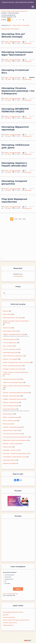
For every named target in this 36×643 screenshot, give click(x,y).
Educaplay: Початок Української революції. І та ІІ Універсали (18, 91)
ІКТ (5, 581)
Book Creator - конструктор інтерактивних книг (15, 453)
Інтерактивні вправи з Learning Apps (13, 317)
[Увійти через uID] (15, 480)
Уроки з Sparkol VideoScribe (10, 331)
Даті (10, 25)
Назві (14, 25)
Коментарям (25, 25)
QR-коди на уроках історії (10, 339)
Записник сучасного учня (10, 622)
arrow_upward (32, 639)
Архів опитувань (14, 593)
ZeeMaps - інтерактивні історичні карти (13, 399)
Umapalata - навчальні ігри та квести (13, 369)
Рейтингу (19, 25)
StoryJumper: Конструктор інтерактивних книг (15, 437)
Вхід (21, 276)
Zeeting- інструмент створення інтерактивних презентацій (15, 373)
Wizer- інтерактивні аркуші (10, 420)
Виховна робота (9, 579)
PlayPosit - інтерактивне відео (11, 402)
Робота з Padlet (7, 314)
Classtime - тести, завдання (10, 359)
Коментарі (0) (27, 43)
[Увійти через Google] (21, 480)
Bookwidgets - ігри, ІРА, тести (11, 450)
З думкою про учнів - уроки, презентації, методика (17, 2)
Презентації (8, 577)
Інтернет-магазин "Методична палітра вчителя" (16, 620)
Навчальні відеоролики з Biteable (12, 379)
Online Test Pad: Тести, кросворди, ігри (13, 356)
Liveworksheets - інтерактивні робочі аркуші (15, 456)
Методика (7, 583)
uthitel (9, 43)
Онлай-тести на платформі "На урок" (13, 382)
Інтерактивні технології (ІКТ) (19, 11)
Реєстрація (16, 276)
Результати (6, 593)
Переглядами (15, 29)
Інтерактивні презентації (10, 409)
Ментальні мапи (7, 424)
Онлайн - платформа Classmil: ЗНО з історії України (17, 362)
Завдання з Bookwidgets (9, 463)
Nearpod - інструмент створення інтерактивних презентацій (16, 321)
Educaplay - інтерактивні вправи (12, 41)
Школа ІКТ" (6, 614)
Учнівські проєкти (8, 447)
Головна (3, 11)
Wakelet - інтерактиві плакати (11, 417)
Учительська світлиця (9, 617)
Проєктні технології (8, 414)
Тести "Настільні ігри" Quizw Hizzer (12, 433)
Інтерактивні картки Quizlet (10, 352)
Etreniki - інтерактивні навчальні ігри (13, 365)
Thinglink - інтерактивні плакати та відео (14, 334)
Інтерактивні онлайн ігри (9, 460)
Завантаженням (5, 29)
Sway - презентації (8, 346)
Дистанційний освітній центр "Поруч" (13, 612)
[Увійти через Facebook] (18, 480)
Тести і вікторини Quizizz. (10, 342)
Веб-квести (6, 311)
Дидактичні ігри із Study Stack (11, 430)
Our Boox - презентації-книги (11, 349)
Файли (8, 11)
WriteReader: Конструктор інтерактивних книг (15, 440)
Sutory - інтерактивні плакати (11, 405)
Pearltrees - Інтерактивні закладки (12, 427)
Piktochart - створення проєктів (11, 443)
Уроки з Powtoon (7, 327)
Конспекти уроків (9, 574)
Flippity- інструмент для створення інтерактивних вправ (16, 386)
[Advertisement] (18, 239)
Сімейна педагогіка (8, 625)
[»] (23, 19)
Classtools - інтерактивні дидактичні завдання (15, 392)
